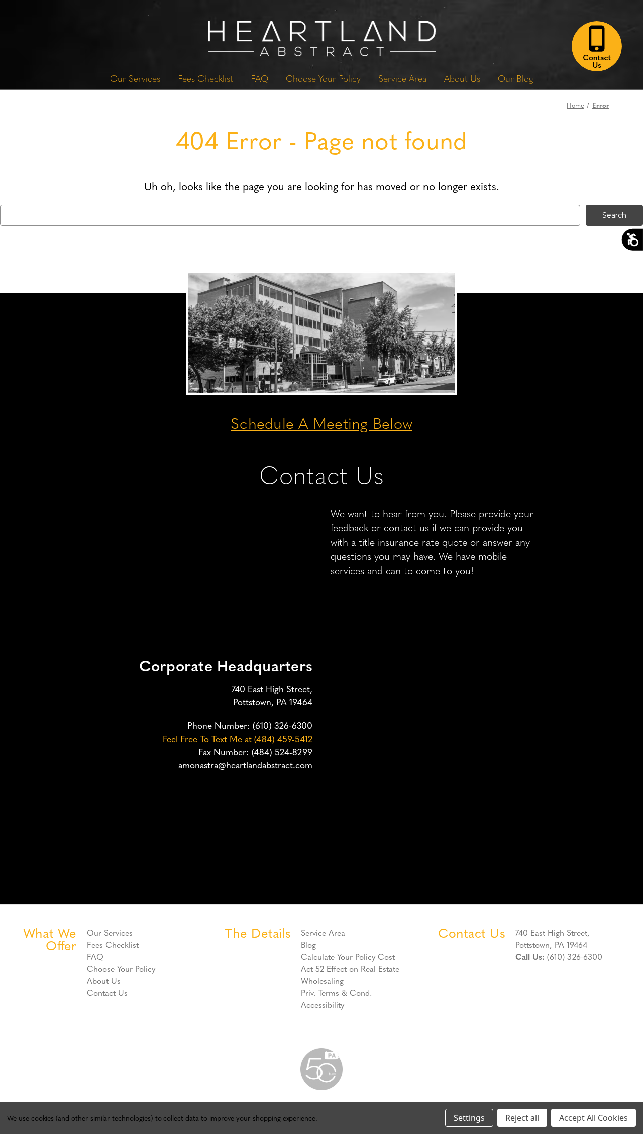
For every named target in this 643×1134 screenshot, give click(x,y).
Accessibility (322, 1004)
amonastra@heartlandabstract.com (245, 764)
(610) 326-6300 (282, 725)
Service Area (402, 78)
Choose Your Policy (323, 78)
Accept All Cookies (593, 1117)
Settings (469, 1117)
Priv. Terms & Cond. (336, 992)
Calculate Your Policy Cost (348, 956)
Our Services (135, 78)
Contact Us (107, 992)
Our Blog (515, 78)
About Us (462, 78)
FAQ (259, 78)
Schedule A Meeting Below (321, 422)
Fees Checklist (205, 78)
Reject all (522, 1117)
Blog (308, 944)
